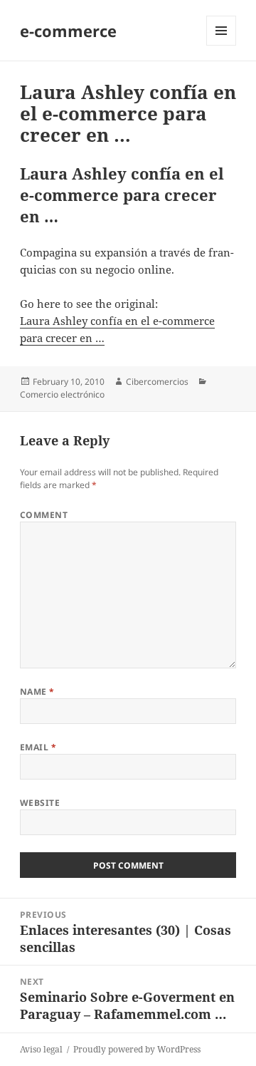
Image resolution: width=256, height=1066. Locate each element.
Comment (44, 515)
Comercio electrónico (62, 394)
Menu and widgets (221, 45)
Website (40, 803)
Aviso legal (41, 1049)
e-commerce (68, 30)
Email (38, 747)
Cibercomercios (157, 382)
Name (37, 691)
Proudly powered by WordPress (137, 1049)
